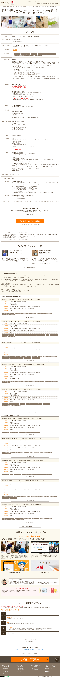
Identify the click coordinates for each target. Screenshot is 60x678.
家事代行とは (30, 1)
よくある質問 (37, 3)
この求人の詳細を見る (30, 317)
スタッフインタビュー (6, 671)
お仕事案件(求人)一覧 (45, 3)
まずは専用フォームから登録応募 (30, 659)
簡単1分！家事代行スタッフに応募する (30, 221)
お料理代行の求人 (35, 669)
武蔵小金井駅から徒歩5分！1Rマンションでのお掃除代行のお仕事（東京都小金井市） (22, 438)
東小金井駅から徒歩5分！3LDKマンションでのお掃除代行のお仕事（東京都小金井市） (22, 418)
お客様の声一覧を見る (29, 214)
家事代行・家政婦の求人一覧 (14, 6)
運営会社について (49, 668)
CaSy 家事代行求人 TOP (5, 6)
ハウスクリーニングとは (21, 669)
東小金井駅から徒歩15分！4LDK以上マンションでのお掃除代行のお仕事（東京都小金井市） (24, 480)
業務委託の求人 (36, 1)
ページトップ (57, 660)
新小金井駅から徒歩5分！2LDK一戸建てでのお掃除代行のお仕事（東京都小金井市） (22, 389)
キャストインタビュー (55, 1)
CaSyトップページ (5, 665)
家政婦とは (19, 671)
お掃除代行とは (20, 666)
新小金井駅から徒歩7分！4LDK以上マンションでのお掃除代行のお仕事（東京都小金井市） (23, 364)
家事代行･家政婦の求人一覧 (36, 665)
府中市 (25, 649)
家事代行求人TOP (29, 226)
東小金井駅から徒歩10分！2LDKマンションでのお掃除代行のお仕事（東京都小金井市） (23, 504)
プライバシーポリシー (50, 669)
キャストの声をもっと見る (29, 267)
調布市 (29, 649)
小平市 (33, 649)
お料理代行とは (20, 668)
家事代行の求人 (35, 666)
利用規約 (48, 671)
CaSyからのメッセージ (45, 1)
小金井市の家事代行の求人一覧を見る (29, 526)
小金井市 (28, 6)
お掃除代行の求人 (35, 668)
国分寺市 (38, 649)
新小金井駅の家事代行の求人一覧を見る (29, 411)
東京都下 (24, 6)
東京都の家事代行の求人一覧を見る (29, 653)
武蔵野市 (16, 649)
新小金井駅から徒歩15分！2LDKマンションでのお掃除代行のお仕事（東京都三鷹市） (22, 321)
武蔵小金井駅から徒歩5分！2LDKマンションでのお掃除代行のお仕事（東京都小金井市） (23, 460)
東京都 (21, 6)
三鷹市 (21, 649)
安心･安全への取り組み (54, 3)
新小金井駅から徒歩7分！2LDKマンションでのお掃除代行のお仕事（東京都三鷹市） (22, 299)
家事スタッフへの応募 (50, 666)
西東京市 (43, 649)
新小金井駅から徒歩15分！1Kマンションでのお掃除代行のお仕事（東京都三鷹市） (21, 342)
